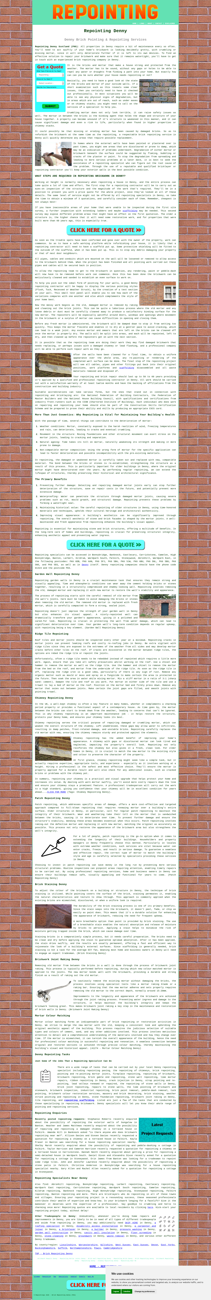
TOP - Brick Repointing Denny (54, 1253)
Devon (154, 1245)
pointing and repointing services (56, 1107)
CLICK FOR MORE (56, 792)
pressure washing (131, 1229)
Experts (82, 1276)
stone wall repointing (142, 1077)
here (150, 1207)
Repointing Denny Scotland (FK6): (57, 46)
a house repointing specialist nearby (110, 1142)
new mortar (42, 315)
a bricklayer (67, 1229)
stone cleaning (54, 1236)
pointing (139, 262)
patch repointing (79, 865)
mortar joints (65, 640)
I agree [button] (116, 1291)
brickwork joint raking (147, 1097)
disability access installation (97, 1226)
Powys (97, 1248)
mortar (90, 68)
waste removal (115, 1236)
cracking (161, 327)
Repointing (41, 555)
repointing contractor (111, 380)
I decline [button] (126, 1291)
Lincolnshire (68, 1245)
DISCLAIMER (170, 23)
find (45, 1184)
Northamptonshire (80, 1248)
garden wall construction (51, 1233)
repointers (63, 315)
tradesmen (49, 1239)
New (54, 1276)
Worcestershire (88, 1245)
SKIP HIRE (131, 1223)
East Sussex (140, 1245)
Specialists (63, 1276)
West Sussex (123, 1245)
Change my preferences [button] (145, 1291)
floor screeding (141, 1233)
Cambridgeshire (113, 1248)
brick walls (46, 1009)
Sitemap (37, 1276)
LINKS (141, 23)
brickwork (159, 274)
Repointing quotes (73, 1207)
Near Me (91, 1276)
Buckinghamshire (45, 1248)
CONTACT (158, 23)
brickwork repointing (71, 1077)
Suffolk (62, 1248)
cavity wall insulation (99, 1233)
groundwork (85, 1236)
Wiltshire (106, 1245)
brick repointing (149, 134)
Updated (74, 1276)
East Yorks (168, 1245)
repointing (88, 60)
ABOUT (149, 23)
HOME (134, 23)
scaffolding (130, 211)
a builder (97, 1229)
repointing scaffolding (79, 1100)
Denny (85, 565)
